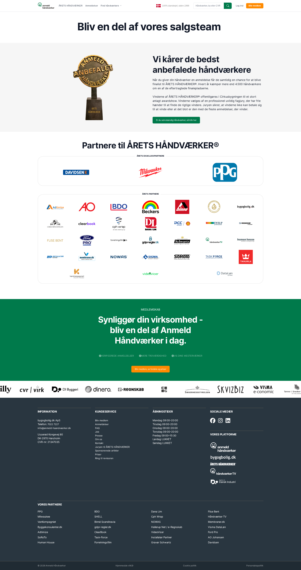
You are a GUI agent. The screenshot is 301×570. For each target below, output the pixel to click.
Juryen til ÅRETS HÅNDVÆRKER (112, 447)
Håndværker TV (217, 516)
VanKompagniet (47, 521)
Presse (99, 435)
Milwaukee (44, 516)
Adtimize (43, 532)
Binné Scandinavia (104, 521)
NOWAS (156, 521)
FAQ (97, 428)
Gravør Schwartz (161, 542)
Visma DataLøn (217, 527)
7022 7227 (53, 424)
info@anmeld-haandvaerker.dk (54, 428)
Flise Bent (213, 511)
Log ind (239, 6)
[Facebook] (212, 421)
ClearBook (100, 532)
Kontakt (99, 443)
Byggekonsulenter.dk (50, 527)
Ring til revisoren (104, 458)
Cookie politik (189, 565)
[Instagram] (220, 421)
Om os (98, 439)
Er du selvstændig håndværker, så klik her (176, 120)
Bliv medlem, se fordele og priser (150, 369)
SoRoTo (42, 537)
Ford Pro (213, 532)
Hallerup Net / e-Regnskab (166, 527)
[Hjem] (46, 6)
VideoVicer (157, 532)
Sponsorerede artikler (107, 450)
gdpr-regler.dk (102, 527)
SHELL (98, 516)
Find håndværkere (110, 6)
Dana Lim (156, 511)
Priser (98, 454)
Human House (46, 542)
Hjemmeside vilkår (124, 565)
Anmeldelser (91, 6)
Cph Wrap (157, 516)
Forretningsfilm (103, 542)
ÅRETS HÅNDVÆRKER (71, 6)
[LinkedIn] (228, 421)
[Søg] (228, 6)
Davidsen (213, 542)
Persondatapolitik (254, 565)
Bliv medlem (255, 6)
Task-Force (100, 537)
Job (97, 431)
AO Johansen (216, 537)
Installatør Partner (161, 537)
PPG (40, 511)
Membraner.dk (216, 521)
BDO (97, 511)
